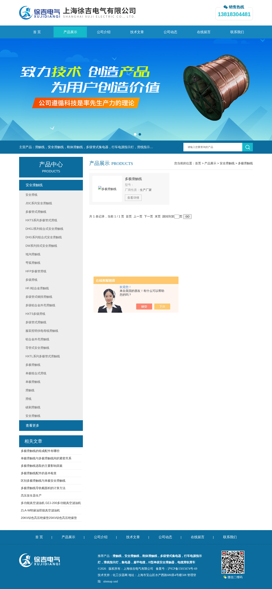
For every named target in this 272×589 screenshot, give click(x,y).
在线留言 (204, 32)
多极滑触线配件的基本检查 (39, 473)
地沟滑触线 (33, 254)
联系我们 (237, 32)
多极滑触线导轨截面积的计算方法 (43, 488)
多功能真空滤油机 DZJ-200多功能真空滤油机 (51, 503)
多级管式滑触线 (36, 322)
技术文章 (137, 32)
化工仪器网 (120, 575)
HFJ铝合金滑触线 (37, 288)
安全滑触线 (227, 163)
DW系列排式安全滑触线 (41, 245)
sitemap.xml (110, 581)
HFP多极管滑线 (36, 271)
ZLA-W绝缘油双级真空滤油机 (40, 510)
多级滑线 (31, 279)
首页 (198, 163)
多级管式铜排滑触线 (39, 296)
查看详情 (133, 197)
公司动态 (170, 32)
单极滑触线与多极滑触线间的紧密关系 (46, 458)
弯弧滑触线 (33, 262)
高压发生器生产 (31, 495)
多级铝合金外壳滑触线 (40, 305)
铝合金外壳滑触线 (37, 339)
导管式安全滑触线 (37, 347)
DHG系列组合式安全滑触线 (44, 237)
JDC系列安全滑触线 (39, 203)
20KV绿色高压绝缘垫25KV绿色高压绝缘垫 (49, 517)
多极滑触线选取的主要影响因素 (41, 465)
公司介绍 (103, 32)
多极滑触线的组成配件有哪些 (40, 451)
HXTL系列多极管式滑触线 (43, 356)
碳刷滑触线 (33, 407)
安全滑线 (31, 194)
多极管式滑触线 (36, 211)
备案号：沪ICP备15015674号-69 (176, 568)
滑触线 (30, 390)
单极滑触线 (33, 381)
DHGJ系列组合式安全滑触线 (44, 228)
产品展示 (70, 32)
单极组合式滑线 (36, 373)
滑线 (28, 398)
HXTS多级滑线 (35, 313)
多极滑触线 (245, 163)
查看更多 (32, 425)
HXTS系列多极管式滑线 (41, 220)
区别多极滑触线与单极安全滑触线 (43, 480)
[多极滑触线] (107, 189)
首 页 (37, 32)
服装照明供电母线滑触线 (42, 330)
